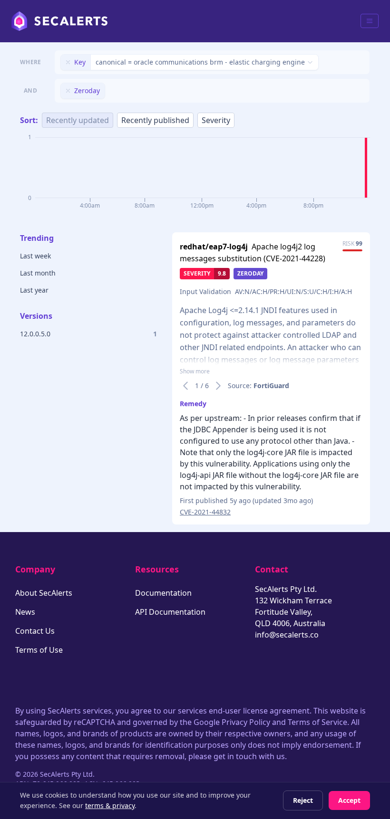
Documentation (163, 593)
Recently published (155, 120)
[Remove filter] (68, 62)
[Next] (218, 385)
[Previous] (185, 385)
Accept (349, 800)
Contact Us (35, 631)
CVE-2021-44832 (205, 511)
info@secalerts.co (287, 634)
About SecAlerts (43, 593)
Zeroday (250, 273)
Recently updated (77, 120)
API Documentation (170, 612)
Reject (303, 800)
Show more (195, 371)
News (25, 612)
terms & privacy (110, 805)
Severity (216, 120)
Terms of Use (39, 650)
